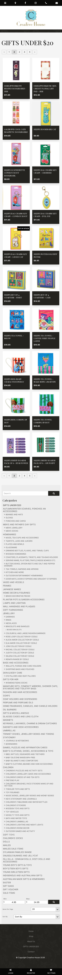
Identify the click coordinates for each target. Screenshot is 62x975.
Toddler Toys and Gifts (18, 789)
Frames (7, 585)
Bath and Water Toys (16, 818)
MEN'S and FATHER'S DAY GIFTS (19, 524)
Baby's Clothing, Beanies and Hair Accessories (29, 764)
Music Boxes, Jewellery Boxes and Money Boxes (30, 795)
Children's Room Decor (17, 828)
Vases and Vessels (13, 582)
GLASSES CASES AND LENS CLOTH (20, 716)
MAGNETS (8, 720)
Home (31, 931)
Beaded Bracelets (14, 630)
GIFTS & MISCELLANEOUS (16, 713)
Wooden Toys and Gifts (17, 808)
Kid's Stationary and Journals (21, 799)
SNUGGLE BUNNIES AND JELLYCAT (20, 855)
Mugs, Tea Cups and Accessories (22, 538)
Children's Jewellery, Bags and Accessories (28, 774)
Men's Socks (12, 531)
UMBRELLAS (9, 730)
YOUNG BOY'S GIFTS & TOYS (17, 865)
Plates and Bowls (15, 544)
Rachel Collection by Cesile (20, 649)
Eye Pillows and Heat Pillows (21, 676)
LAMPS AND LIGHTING (14, 603)
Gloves (9, 518)
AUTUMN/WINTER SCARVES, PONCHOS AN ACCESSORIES (24, 509)
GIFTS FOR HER (10, 679)
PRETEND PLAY (12, 780)
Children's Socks (13, 838)
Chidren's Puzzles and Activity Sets (24, 770)
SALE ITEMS (9, 893)
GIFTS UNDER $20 (12, 505)
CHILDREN (8, 767)
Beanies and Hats (14, 514)
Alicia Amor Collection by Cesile (22, 640)
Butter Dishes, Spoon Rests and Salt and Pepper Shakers (29, 565)
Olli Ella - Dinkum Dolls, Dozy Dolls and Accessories (26, 860)
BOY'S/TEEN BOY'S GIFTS (15, 868)
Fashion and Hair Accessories (20, 692)
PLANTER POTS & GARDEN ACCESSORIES (24, 599)
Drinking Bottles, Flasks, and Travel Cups (27, 550)
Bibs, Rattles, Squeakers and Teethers (25, 754)
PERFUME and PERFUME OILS (18, 702)
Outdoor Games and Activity (20, 831)
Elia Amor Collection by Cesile (21, 643)
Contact (31, 951)
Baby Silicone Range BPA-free (20, 757)
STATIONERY (9, 737)
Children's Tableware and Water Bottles (26, 802)
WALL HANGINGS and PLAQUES (19, 606)
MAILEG (7, 845)
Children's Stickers (16, 805)
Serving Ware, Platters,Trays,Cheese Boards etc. (31, 560)
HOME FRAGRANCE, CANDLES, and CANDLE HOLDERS (30, 706)
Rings (8, 620)
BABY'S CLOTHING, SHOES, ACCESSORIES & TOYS (28, 751)
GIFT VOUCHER (10, 889)
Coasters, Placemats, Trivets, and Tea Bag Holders (32, 557)
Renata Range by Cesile (17, 659)
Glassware (11, 547)
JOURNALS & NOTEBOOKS (17, 741)
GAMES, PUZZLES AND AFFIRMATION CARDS (25, 747)
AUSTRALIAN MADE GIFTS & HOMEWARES (24, 879)
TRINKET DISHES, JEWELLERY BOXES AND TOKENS (28, 734)
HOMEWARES (9, 534)
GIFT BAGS (8, 886)
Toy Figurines (12, 792)
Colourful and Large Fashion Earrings (25, 633)
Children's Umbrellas (17, 821)
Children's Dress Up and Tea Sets (22, 777)
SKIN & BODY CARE (12, 673)
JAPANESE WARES (12, 589)
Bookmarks (11, 744)
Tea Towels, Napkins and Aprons (22, 569)
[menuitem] (31, 931)
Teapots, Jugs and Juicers (19, 541)
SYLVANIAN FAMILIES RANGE (17, 852)
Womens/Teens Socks (16, 683)
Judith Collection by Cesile (20, 653)
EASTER (7, 882)
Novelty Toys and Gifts (17, 815)
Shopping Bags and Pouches (20, 669)
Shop (31, 936)
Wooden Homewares (16, 554)
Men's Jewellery (14, 528)
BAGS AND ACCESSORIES (15, 662)
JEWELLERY (9, 613)
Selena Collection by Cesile (20, 656)
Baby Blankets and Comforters (22, 761)
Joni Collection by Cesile (18, 646)
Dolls (6, 841)
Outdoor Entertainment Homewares (24, 575)
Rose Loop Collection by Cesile (21, 636)
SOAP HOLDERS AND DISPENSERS (20, 699)
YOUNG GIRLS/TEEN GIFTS (16, 872)
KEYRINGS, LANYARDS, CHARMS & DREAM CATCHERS (30, 723)
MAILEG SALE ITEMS (13, 848)
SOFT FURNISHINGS (13, 610)
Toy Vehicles (12, 812)
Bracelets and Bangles (17, 626)
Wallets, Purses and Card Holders (23, 666)
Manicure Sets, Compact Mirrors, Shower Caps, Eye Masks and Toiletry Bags (30, 687)
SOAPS (6, 695)
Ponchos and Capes (16, 521)
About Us (31, 941)
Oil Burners (10, 709)
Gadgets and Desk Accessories (21, 727)
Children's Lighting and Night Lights (24, 825)
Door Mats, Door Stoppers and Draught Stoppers (31, 579)
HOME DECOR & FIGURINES (16, 593)
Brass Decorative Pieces (18, 596)
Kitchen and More (15, 572)
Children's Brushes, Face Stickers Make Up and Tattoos (28, 785)
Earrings (10, 617)
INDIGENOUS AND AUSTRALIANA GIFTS (22, 875)
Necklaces (11, 623)
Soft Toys (9, 835)
